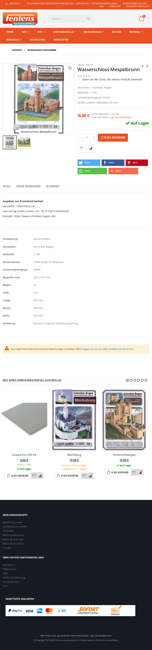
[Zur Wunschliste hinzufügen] (34, 476)
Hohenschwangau (124, 454)
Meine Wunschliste (13, 543)
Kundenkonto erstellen (15, 526)
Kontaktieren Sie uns (135, 3)
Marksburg (74, 454)
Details (7, 186)
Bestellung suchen (13, 522)
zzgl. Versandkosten (120, 117)
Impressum (9, 564)
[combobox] (70, 18)
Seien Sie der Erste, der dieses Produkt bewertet (112, 79)
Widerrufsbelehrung (14, 577)
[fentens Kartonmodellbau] (20, 18)
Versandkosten (11, 581)
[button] (69, 70)
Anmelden (115, 6)
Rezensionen (52, 186)
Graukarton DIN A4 (24, 454)
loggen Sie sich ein (92, 349)
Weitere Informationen (28, 186)
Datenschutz (9, 569)
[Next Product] (147, 65)
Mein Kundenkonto (13, 535)
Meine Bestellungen (13, 539)
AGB (5, 573)
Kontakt (7, 547)
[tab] (9, 187)
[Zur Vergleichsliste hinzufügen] (40, 476)
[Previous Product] (143, 65)
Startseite (17, 50)
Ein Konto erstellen (137, 6)
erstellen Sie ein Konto (120, 349)
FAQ (102, 6)
